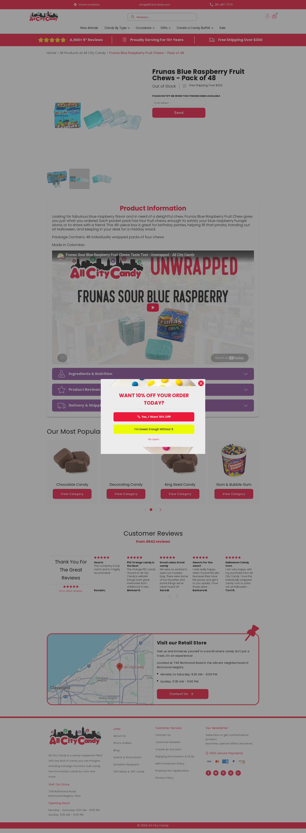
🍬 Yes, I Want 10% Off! (154, 416)
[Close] (201, 383)
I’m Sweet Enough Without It (153, 429)
